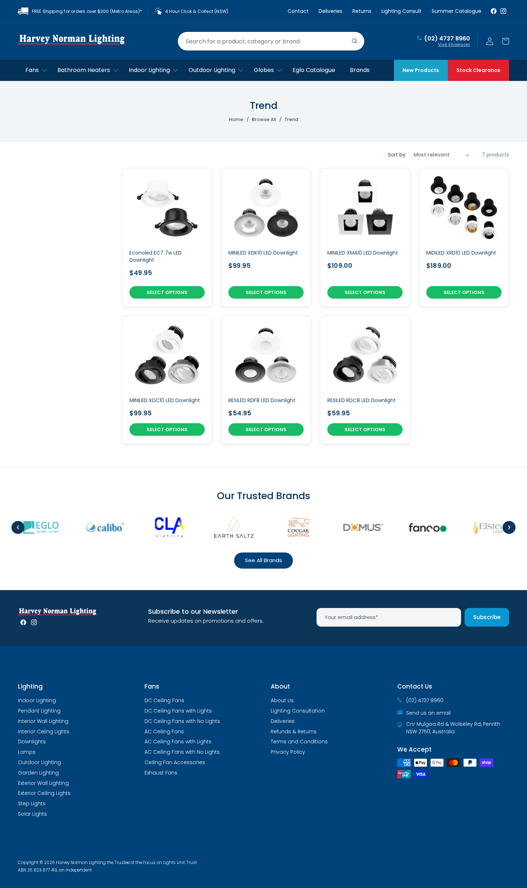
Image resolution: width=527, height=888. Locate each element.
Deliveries (330, 11)
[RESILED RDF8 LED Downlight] (266, 380)
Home (236, 119)
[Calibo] (98, 527)
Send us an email (428, 712)
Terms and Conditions (299, 741)
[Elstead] (486, 527)
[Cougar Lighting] (292, 527)
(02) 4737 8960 (447, 38)
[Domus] (357, 527)
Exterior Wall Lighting (43, 783)
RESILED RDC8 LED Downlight (361, 400)
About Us (282, 700)
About (280, 686)
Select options (167, 292)
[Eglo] (34, 527)
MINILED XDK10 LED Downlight (263, 253)
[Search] (354, 41)
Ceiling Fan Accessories (174, 762)
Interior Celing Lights (43, 731)
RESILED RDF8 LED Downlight (261, 400)
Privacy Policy (288, 752)
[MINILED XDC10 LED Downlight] (167, 380)
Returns (361, 11)
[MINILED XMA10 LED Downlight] (365, 237)
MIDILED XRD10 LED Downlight (461, 253)
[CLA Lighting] (163, 527)
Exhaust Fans (160, 772)
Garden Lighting (38, 772)
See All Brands (263, 560)
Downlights (32, 741)
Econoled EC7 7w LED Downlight (155, 257)
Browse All (264, 119)
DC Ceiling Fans (164, 700)
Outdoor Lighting (39, 762)
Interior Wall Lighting (43, 721)
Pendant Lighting (39, 710)
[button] (505, 41)
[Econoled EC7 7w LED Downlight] (167, 237)
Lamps (26, 752)
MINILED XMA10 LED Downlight (362, 253)
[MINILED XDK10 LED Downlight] (266, 237)
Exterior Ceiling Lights (44, 793)
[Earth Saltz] (228, 527)
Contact (298, 11)
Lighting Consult (401, 11)
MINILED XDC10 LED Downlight (164, 400)
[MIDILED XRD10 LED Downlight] (464, 237)
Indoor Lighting (37, 700)
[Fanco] (421, 527)
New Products (421, 70)
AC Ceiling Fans (164, 731)
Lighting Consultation (298, 710)
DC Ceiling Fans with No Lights (182, 721)
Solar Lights (32, 813)
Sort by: (397, 154)
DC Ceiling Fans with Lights (178, 710)
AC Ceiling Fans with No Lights (182, 752)
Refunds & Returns (294, 731)
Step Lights (32, 803)
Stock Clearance (478, 70)
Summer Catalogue (456, 11)
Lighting (30, 686)
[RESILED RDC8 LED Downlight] (365, 380)
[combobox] (271, 41)
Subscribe (486, 617)
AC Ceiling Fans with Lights (178, 741)
